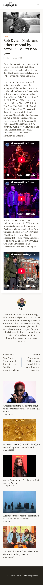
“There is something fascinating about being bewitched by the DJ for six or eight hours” (21, 409)
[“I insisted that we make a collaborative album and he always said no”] (21, 537)
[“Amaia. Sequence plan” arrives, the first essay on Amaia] (21, 466)
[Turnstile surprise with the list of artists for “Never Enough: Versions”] (21, 502)
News (6, 37)
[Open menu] (38, 4)
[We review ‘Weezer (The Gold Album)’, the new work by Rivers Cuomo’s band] (21, 430)
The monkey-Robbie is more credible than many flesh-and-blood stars (32, 362)
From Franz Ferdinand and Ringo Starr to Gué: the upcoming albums (11, 362)
